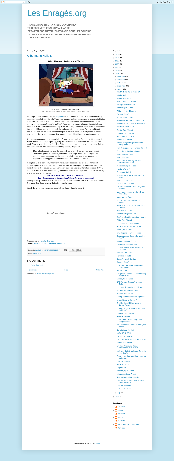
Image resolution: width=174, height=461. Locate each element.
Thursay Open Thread (125, 230)
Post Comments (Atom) (45, 274)
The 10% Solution (123, 157)
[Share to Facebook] (77, 250)
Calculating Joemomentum (127, 244)
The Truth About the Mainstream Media (131, 217)
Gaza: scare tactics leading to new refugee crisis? (129, 321)
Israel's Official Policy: (125, 211)
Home (66, 270)
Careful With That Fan (125, 336)
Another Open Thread (125, 108)
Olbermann (36, 243)
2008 (117, 67)
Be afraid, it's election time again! (129, 227)
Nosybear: (121, 414)
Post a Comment (37, 265)
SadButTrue (122, 421)
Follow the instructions (125, 253)
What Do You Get (123, 365)
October (120, 83)
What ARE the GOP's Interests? (128, 92)
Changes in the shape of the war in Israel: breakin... (130, 266)
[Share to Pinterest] (80, 250)
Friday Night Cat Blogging (126, 111)
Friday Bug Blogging (124, 317)
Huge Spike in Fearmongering (128, 223)
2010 (117, 61)
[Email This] (70, 250)
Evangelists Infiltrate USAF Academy (130, 121)
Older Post (100, 270)
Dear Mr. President (124, 385)
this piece (59, 117)
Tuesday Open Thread (125, 181)
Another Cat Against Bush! (126, 214)
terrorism (52, 243)
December (121, 76)
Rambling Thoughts (124, 256)
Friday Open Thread (124, 140)
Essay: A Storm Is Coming (126, 259)
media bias (61, 243)
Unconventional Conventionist (129, 424)
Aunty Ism (121, 407)
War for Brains (122, 95)
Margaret (121, 410)
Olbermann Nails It (39, 55)
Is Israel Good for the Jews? (127, 300)
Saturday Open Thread (125, 133)
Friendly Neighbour (47, 241)
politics (45, 243)
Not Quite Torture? (123, 169)
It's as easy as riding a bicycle (128, 377)
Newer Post (32, 270)
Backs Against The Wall (125, 136)
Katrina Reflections (124, 98)
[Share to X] (75, 250)
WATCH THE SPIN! (124, 333)
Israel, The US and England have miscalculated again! (129, 162)
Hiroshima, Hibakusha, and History (130, 287)
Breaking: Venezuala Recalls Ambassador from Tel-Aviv (127, 347)
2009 (117, 64)
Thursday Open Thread (125, 154)
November (121, 80)
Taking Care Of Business (126, 105)
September (121, 86)
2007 (117, 70)
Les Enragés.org (57, 13)
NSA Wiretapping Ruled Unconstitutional (132, 148)
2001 (117, 397)
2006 (117, 74)
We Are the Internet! (124, 271)
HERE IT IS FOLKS (124, 389)
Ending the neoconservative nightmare (131, 297)
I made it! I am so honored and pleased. (131, 340)
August (120, 89)
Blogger (97, 443)
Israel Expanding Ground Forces (129, 233)
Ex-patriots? (121, 368)
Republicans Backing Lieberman (129, 151)
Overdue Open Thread (125, 114)
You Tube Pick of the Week (127, 101)
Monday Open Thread (125, 197)
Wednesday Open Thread (126, 166)
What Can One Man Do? (126, 127)
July (119, 393)
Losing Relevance (123, 361)
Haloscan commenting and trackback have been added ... (130, 381)
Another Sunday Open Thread (128, 290)
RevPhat (121, 417)
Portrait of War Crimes (125, 117)
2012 (117, 54)
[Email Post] (65, 250)
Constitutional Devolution (126, 330)
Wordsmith (121, 428)
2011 (117, 58)
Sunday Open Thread (125, 130)
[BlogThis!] (72, 250)
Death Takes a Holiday (125, 184)
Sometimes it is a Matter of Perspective (131, 124)
